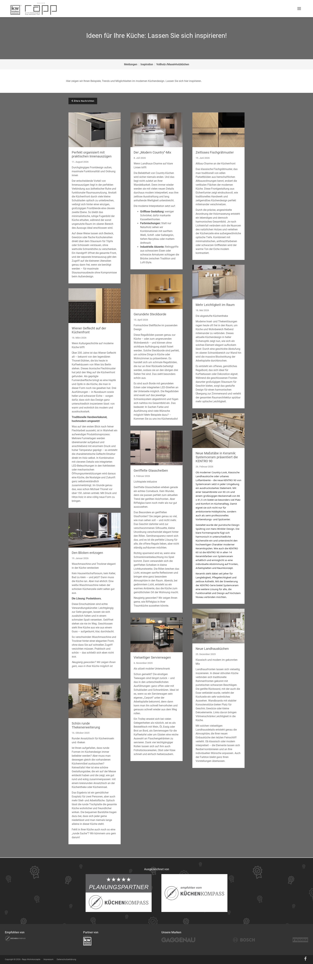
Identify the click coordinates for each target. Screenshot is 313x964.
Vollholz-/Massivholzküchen (172, 64)
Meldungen (130, 64)
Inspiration (147, 64)
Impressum (48, 959)
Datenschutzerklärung (66, 959)
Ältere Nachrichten (83, 101)
